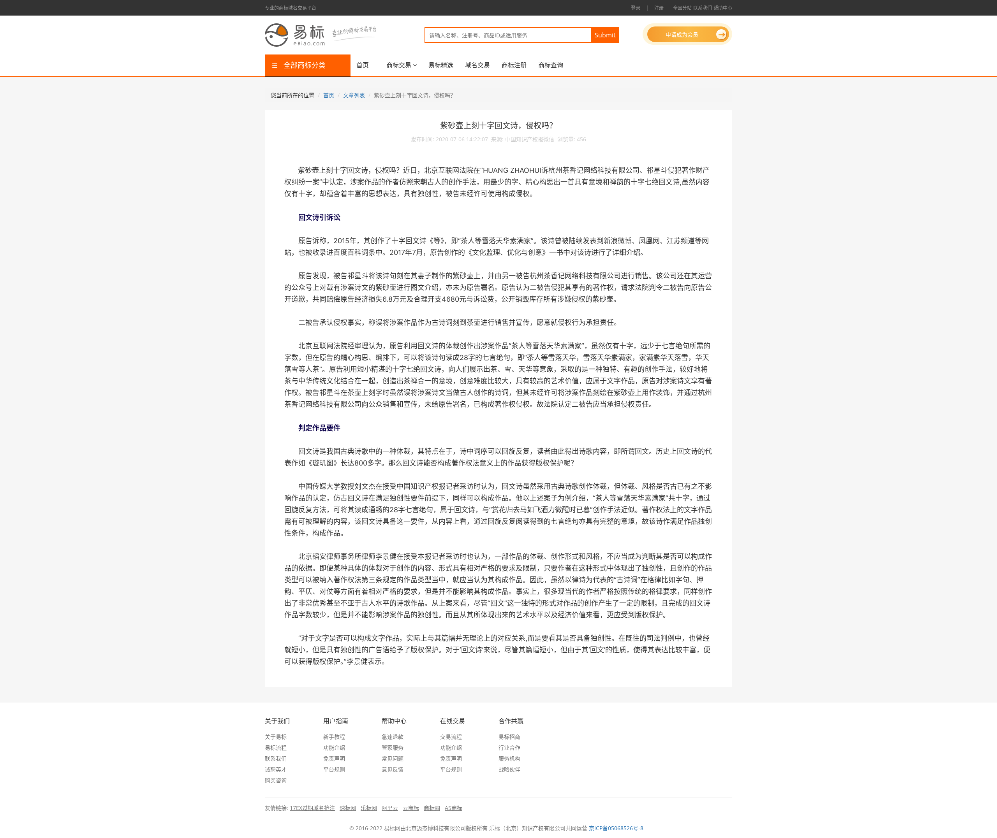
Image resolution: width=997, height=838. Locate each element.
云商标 (411, 808)
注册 (659, 8)
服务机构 (509, 758)
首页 (362, 65)
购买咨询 (276, 780)
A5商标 (453, 808)
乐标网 (369, 808)
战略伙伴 (509, 769)
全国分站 (682, 8)
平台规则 (334, 769)
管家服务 (392, 747)
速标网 (348, 808)
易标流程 (276, 747)
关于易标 (276, 736)
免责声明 (334, 758)
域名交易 (477, 65)
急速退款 (392, 736)
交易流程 (451, 736)
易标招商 (509, 736)
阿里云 (390, 808)
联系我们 (702, 8)
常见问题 (392, 758)
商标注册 (514, 65)
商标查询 (550, 65)
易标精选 (440, 65)
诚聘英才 (276, 769)
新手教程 (334, 736)
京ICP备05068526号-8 (616, 828)
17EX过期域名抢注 (312, 808)
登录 (635, 8)
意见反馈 (392, 769)
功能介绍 (334, 747)
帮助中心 (722, 8)
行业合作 (509, 747)
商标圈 (432, 808)
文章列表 (354, 95)
